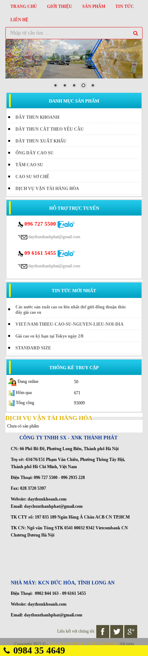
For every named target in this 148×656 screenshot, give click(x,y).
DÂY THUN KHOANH (37, 117)
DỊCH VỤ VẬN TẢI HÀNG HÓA (47, 188)
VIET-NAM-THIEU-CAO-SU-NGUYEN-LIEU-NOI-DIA (69, 324)
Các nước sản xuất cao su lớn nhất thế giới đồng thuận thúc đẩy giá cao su (70, 309)
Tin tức (124, 6)
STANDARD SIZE (33, 347)
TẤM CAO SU (29, 164)
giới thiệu (59, 6)
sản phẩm (93, 6)
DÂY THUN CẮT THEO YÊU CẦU (49, 129)
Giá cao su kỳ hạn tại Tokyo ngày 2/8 (49, 336)
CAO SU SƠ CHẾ (32, 176)
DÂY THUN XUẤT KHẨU (40, 141)
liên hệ (19, 19)
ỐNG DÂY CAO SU (34, 152)
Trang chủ (23, 6)
